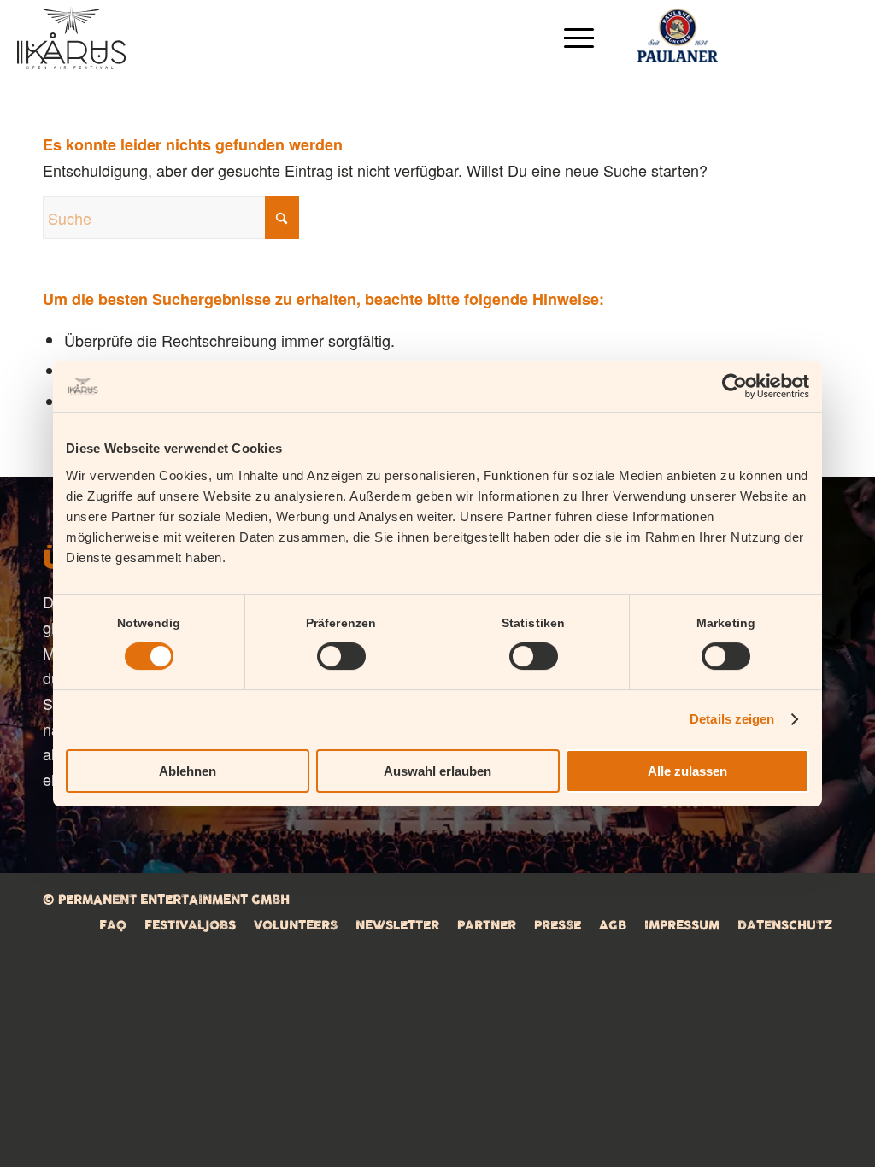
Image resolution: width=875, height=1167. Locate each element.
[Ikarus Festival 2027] (71, 37)
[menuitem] (573, 37)
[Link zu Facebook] (740, 37)
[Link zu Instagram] (774, 37)
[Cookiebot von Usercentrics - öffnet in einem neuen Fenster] (734, 386)
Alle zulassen (687, 771)
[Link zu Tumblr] (808, 37)
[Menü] (573, 37)
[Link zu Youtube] (845, 37)
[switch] (341, 656)
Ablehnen (187, 771)
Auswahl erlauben (437, 771)
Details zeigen (732, 719)
